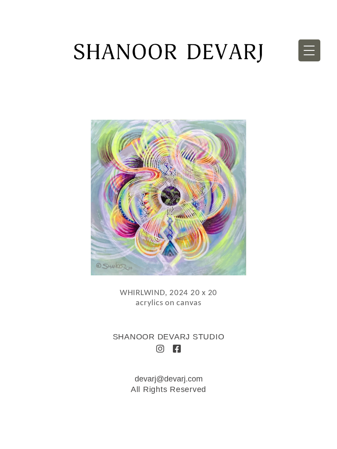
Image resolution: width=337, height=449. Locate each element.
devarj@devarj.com (169, 378)
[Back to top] (318, 428)
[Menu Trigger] (309, 50)
